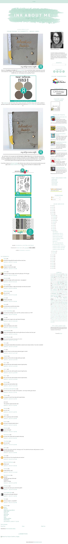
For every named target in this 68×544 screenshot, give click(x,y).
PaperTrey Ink (64, 287)
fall (61, 307)
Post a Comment (4, 524)
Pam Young (6, 284)
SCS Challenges (54, 289)
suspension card (54, 318)
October (54, 218)
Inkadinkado (64, 279)
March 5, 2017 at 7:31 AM (10, 262)
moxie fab (62, 311)
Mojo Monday (54, 284)
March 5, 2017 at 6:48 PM (10, 425)
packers (52, 313)
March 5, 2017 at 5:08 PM (10, 412)
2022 (53, 205)
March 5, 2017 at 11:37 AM (10, 353)
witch (62, 320)
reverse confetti (25, 250)
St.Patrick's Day (60, 292)
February (54, 251)
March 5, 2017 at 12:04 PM (10, 359)
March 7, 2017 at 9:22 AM (10, 489)
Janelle (5, 415)
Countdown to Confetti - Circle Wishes (59, 247)
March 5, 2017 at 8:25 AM (10, 275)
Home (34, 1)
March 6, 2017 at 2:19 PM (10, 482)
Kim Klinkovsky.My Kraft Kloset (10, 388)
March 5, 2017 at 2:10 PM (10, 398)
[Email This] (29, 247)
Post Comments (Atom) (10, 528)
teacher (58, 318)
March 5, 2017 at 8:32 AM (10, 281)
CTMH (59, 275)
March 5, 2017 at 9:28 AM (10, 301)
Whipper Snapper (58, 301)
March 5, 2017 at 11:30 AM (10, 346)
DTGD (57, 277)
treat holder (57, 319)
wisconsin (59, 320)
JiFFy (51, 281)
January (54, 252)
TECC (62, 296)
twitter (25, 245)
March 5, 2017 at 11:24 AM (10, 327)
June (53, 225)
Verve (58, 300)
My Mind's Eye (55, 285)
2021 (53, 207)
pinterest (31, 245)
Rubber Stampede (64, 288)
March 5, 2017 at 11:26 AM (10, 334)
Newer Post (3, 526)
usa (65, 319)
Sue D (5, 455)
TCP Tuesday (54, 296)
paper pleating (56, 313)
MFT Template (54, 283)
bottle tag (61, 305)
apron (60, 304)
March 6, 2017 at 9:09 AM (10, 465)
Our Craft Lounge (60, 285)
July (53, 223)
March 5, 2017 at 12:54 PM (10, 385)
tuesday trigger (62, 319)
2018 (53, 212)
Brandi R (5, 421)
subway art (65, 317)
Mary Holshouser (7, 475)
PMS (64, 285)
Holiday (61, 279)
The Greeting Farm (56, 299)
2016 (53, 254)
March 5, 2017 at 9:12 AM (10, 294)
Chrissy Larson (7, 265)
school (58, 316)
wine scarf (52, 320)
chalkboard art (53, 306)
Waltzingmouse (53, 301)
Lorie (5, 297)
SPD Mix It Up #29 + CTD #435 (58, 234)
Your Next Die (56, 302)
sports (62, 317)
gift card (64, 307)
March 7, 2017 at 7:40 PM (10, 496)
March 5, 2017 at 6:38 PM (10, 418)
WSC (65, 300)
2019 (53, 210)
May (53, 226)
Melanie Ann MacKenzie (8, 462)
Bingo (52, 275)
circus (65, 306)
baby (62, 304)
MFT (59, 282)
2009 (53, 266)
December (54, 215)
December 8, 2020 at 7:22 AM (11, 521)
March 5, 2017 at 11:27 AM (10, 340)
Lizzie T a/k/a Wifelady (8, 310)
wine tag (55, 320)
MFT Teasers (64, 282)
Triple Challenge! (55, 231)
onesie (63, 312)
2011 (53, 263)
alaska (53, 304)
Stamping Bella (64, 293)
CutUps (52, 277)
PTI (66, 285)
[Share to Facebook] (33, 247)
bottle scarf (57, 305)
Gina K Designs (58, 278)
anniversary (56, 304)
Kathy (5, 258)
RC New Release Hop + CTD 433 (58, 244)
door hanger (58, 307)
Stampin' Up (55, 293)
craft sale (55, 307)
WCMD (62, 300)
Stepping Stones (53, 294)
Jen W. (5, 271)
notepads (57, 312)
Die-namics (60, 277)
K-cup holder (55, 281)
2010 (53, 264)
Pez (53, 288)
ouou (65, 312)
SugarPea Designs (54, 179)
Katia (5, 499)
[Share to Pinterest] (34, 247)
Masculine (65, 283)
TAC (65, 294)
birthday (66, 304)
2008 (53, 268)
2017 (53, 213)
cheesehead (57, 306)
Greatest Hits (64, 278)
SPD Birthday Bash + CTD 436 (58, 233)
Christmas (63, 275)
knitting (61, 310)
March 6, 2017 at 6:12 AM (10, 459)
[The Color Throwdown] (59, 84)
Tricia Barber (6, 441)
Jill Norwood (6, 485)
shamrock (65, 316)
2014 (53, 258)
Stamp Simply (65, 292)
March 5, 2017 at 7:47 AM (10, 268)
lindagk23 (5, 356)
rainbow (52, 316)
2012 (53, 261)
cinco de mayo (62, 306)
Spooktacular (55, 292)
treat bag (54, 319)
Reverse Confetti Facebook (15, 164)
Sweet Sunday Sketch (59, 294)
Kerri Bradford (60, 281)
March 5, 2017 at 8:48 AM (10, 288)
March (54, 230)
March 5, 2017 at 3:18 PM (10, 405)
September (54, 220)
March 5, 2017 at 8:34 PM (10, 438)
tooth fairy (65, 318)
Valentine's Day (53, 300)
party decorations (61, 313)
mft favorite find (57, 311)
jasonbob (5, 505)
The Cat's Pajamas (54, 184)
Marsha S (6, 324)
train (51, 319)
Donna (5, 343)
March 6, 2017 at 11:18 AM (10, 472)
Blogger (61, 333)
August (54, 222)
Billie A (5, 447)
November (54, 217)
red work (55, 316)
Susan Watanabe (7, 330)
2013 (53, 259)
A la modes (52, 273)
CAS (55, 275)
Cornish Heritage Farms (55, 276)
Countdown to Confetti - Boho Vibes (58, 249)
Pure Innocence (57, 288)
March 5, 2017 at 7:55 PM (10, 431)
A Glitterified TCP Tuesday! (60, 126)
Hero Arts (57, 279)
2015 (53, 256)
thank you (61, 318)
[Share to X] (32, 247)
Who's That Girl (64, 301)
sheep (51, 317)
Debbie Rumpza (7, 291)
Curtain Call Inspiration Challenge (58, 238)
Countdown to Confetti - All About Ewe (59, 246)
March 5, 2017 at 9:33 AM (10, 307)
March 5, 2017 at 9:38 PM (10, 452)
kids (58, 310)
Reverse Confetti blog (32, 104)
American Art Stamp (58, 273)
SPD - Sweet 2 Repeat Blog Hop (58, 242)
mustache (66, 311)
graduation (64, 308)
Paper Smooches (55, 287)
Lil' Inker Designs (54, 282)
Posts (53, 197)
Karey (5, 304)
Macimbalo (6, 278)
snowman (59, 317)
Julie (5, 349)
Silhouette (59, 290)
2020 (53, 208)
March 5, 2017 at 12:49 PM (10, 366)
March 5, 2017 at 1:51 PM (10, 392)
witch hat (65, 320)
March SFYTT (55, 241)
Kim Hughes (65, 281)
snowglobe (55, 317)
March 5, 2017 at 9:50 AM (10, 314)
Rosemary (6, 428)
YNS (51, 302)
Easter (65, 277)
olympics (60, 312)
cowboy (52, 307)
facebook (19, 245)
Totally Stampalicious (63, 299)
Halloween (52, 279)
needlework (53, 312)
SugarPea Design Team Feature (57, 236)
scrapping (61, 316)
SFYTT (62, 289)
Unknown (5, 382)
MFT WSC (60, 283)
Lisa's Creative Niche (8, 492)
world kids (52, 322)
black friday (53, 305)
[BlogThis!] (30, 247)
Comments (54, 199)
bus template (64, 305)
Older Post (43, 526)
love (63, 310)
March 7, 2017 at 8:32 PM (10, 502)
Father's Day (53, 278)
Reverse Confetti (20, 70)
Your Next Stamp (54, 183)
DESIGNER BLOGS (38, 542)
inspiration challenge (53, 310)
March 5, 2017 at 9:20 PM (10, 444)
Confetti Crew (5, 102)
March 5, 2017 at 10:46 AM (10, 321)
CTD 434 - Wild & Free (56, 239)
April (54, 228)
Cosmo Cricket (64, 276)
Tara (4, 317)
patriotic (66, 313)
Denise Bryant (6, 434)
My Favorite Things (55, 182)
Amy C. (5, 362)
